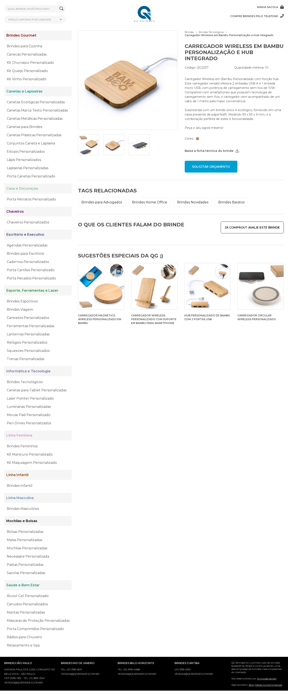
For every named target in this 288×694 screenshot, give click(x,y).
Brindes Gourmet (21, 35)
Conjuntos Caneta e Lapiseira (31, 143)
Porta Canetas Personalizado (31, 176)
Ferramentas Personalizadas (30, 326)
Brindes (189, 32)
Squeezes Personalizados (28, 351)
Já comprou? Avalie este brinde (252, 227)
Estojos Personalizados (26, 152)
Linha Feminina (19, 435)
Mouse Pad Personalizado (28, 415)
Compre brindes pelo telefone (254, 16)
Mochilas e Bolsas (21, 521)
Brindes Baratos (231, 202)
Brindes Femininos (22, 446)
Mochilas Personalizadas (27, 548)
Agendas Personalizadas (27, 245)
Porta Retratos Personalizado (31, 199)
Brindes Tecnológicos (25, 382)
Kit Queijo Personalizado (27, 71)
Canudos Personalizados (27, 604)
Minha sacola (267, 7)
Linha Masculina (20, 498)
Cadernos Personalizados (28, 262)
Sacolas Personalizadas (26, 573)
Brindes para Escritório (25, 254)
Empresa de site (266, 678)
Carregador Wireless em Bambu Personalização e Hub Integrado (229, 35)
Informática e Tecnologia (28, 371)
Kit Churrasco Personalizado (30, 63)
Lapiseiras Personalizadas (27, 168)
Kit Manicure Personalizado (30, 454)
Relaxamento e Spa (23, 645)
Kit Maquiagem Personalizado (32, 463)
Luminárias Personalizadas (29, 407)
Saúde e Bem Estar (23, 585)
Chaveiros (15, 212)
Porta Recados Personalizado (31, 278)
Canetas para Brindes (24, 127)
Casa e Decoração (22, 188)
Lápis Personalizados (24, 160)
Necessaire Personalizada (28, 556)
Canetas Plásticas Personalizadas (34, 135)
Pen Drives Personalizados (29, 423)
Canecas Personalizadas (27, 54)
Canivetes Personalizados (28, 318)
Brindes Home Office (149, 202)
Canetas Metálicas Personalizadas (35, 119)
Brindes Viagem (20, 310)
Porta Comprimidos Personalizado (35, 629)
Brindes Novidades (192, 202)
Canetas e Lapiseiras (24, 91)
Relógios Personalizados (27, 342)
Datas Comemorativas (268, 684)
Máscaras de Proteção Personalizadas (38, 621)
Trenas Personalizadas (25, 359)
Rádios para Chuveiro (24, 637)
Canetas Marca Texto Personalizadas (37, 110)
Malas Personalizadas (24, 540)
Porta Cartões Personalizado (31, 270)
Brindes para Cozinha (24, 46)
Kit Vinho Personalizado (26, 79)
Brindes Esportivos (22, 301)
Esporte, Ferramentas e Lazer (32, 290)
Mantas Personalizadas (26, 612)
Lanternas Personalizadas (28, 334)
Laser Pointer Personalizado (30, 398)
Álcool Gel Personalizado (28, 596)
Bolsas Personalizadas (25, 532)
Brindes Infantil (19, 486)
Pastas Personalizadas (25, 565)
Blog (251, 684)
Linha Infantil (17, 475)
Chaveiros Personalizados (28, 222)
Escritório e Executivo (25, 235)
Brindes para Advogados (101, 202)
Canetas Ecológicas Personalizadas (36, 102)
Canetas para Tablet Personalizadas (36, 390)
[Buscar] (61, 9)
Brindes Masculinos (23, 509)
